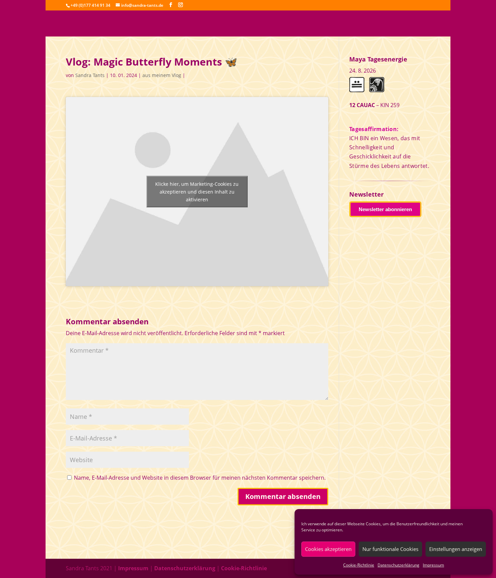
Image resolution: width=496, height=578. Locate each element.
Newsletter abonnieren (385, 209)
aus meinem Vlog (161, 75)
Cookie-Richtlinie (358, 565)
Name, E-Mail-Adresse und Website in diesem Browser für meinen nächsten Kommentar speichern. (200, 477)
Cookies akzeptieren (328, 549)
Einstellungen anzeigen (455, 549)
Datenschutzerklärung (398, 565)
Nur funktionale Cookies (390, 549)
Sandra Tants (90, 75)
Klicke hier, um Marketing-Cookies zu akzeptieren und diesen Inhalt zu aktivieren (197, 192)
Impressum (433, 565)
